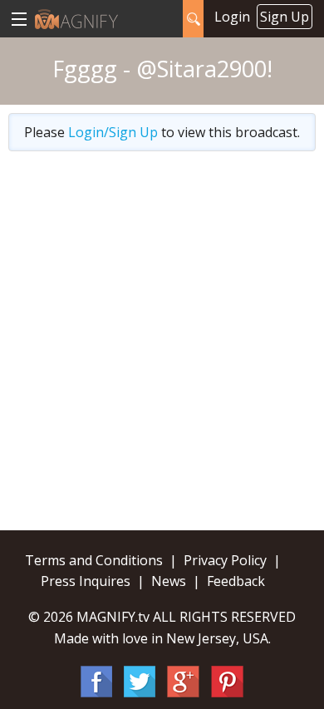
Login (232, 16)
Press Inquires (85, 581)
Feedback (236, 581)
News (168, 581)
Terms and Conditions (94, 560)
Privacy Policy (225, 560)
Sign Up (284, 16)
